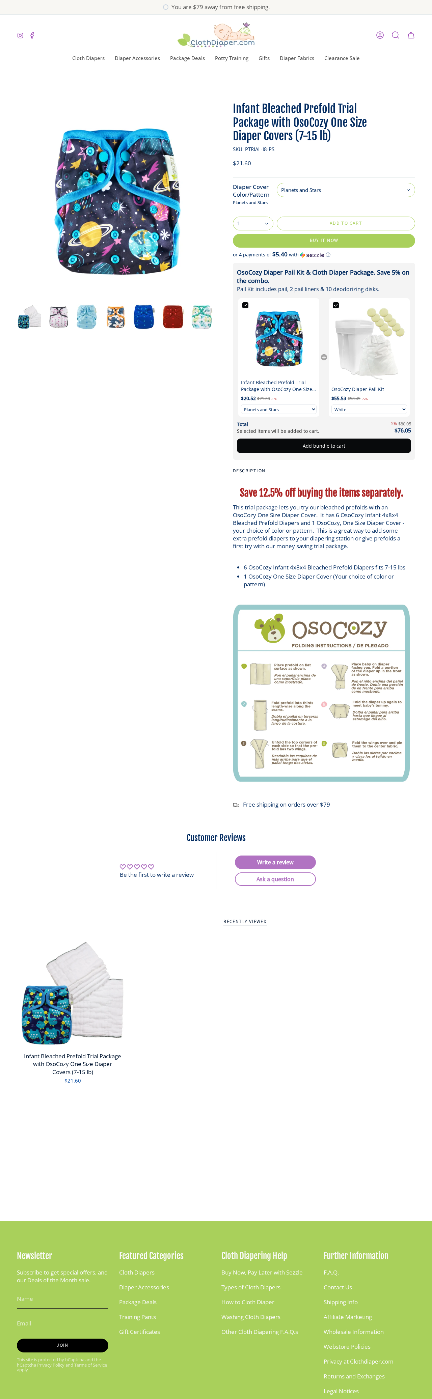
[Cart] (411, 35)
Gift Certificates (139, 1332)
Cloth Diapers (137, 1272)
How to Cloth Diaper (247, 1302)
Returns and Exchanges (354, 1376)
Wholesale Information (354, 1332)
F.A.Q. (331, 1272)
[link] (279, 338)
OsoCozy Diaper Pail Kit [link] (357, 389)
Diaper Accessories (144, 1287)
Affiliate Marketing (348, 1317)
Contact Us (338, 1287)
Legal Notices (341, 1391)
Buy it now (324, 240)
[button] (88, 58)
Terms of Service (90, 1365)
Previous (17, 201)
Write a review (275, 862)
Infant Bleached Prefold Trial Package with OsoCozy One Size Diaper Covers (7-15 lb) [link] (276, 385)
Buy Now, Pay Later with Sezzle (262, 1272)
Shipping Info (341, 1302)
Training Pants (137, 1317)
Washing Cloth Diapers (250, 1317)
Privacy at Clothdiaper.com (359, 1361)
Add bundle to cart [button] (324, 446)
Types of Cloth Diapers (250, 1287)
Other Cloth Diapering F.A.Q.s (259, 1332)
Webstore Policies (347, 1346)
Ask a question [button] (275, 879)
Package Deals (138, 1302)
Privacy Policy (50, 1365)
